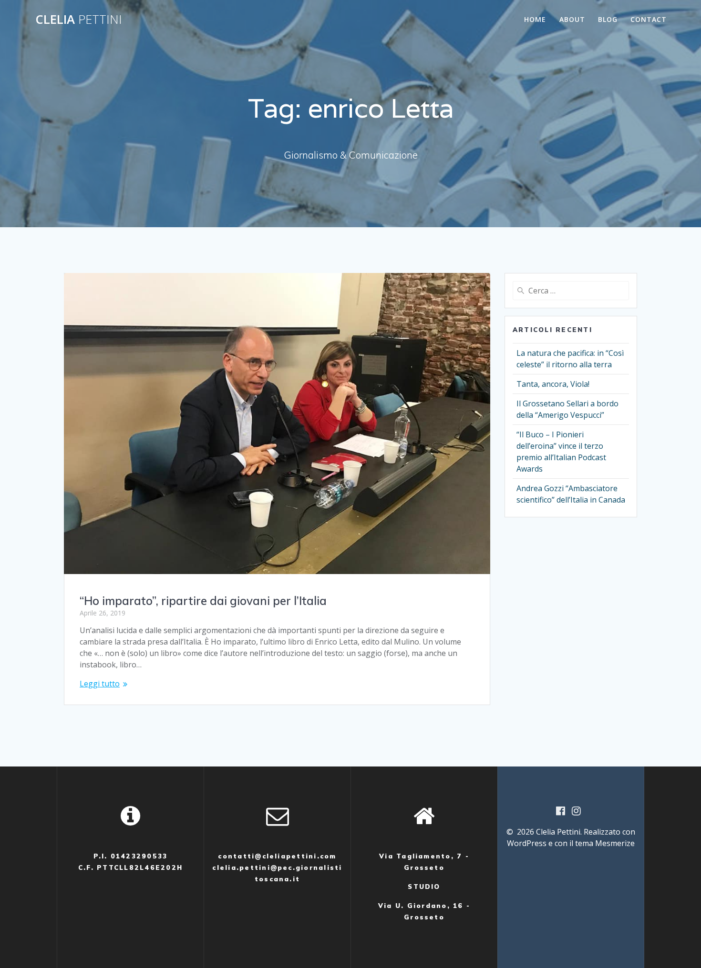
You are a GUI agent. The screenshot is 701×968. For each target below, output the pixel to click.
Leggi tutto (100, 683)
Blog (608, 19)
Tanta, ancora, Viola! (552, 384)
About (572, 19)
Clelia (78, 19)
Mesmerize (615, 843)
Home (535, 19)
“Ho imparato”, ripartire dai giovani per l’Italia (203, 601)
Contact (648, 19)
